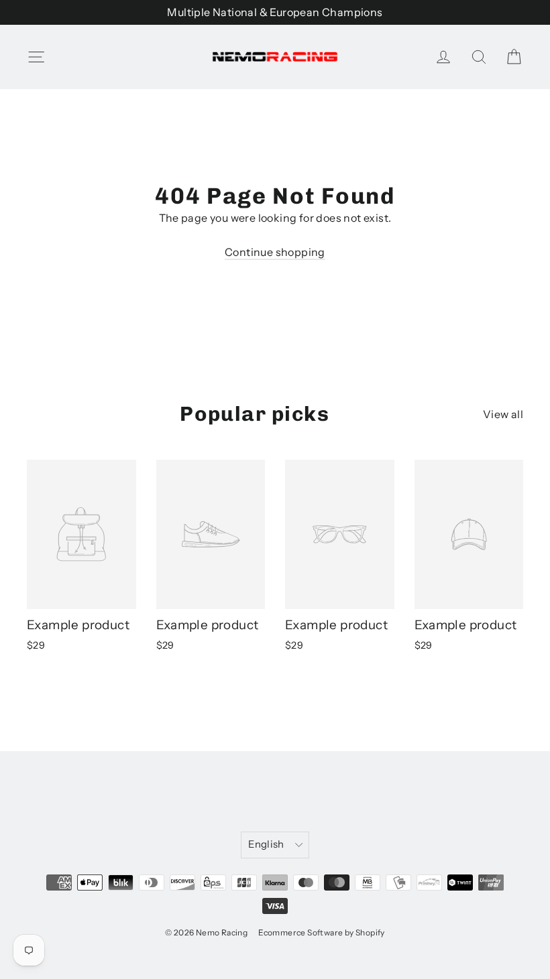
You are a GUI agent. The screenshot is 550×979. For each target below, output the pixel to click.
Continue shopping (275, 252)
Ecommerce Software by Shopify (321, 932)
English (266, 844)
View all (503, 414)
